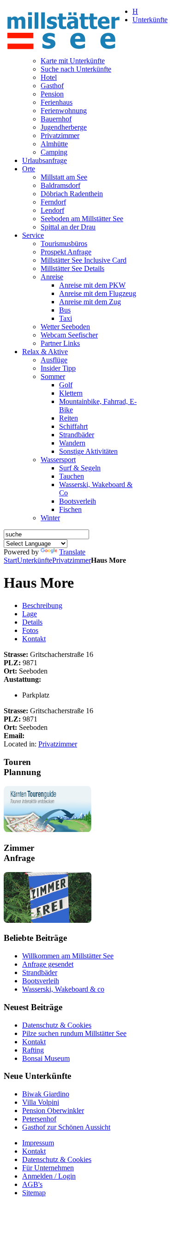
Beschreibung (42, 605)
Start (10, 560)
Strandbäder (39, 972)
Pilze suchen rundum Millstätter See (74, 1033)
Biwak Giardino (45, 1094)
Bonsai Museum (46, 1058)
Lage (29, 614)
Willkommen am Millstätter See (68, 956)
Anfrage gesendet (47, 964)
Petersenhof (39, 1119)
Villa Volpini (40, 1102)
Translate (72, 552)
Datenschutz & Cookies (56, 1025)
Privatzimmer (71, 560)
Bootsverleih (40, 981)
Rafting (33, 1050)
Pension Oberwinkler (53, 1110)
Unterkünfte (34, 560)
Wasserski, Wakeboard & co (63, 989)
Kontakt (34, 639)
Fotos (30, 630)
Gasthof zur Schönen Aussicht (66, 1127)
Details (32, 622)
